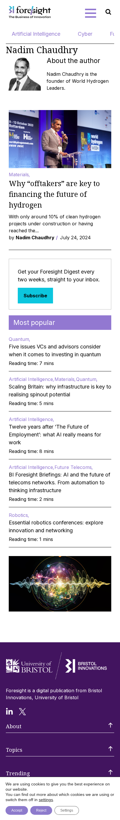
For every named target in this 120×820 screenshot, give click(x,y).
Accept (16, 810)
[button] (91, 12)
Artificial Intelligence (36, 34)
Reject (41, 810)
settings (46, 799)
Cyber (85, 34)
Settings (66, 810)
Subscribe (35, 295)
